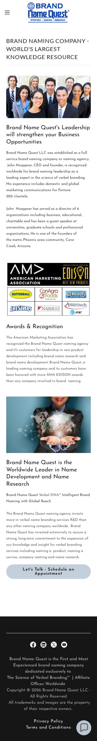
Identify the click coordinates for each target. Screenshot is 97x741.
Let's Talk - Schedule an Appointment (48, 571)
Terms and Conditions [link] (48, 727)
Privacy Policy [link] (48, 721)
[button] (9, 12)
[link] (48, 12)
